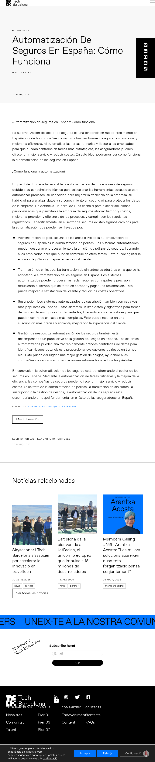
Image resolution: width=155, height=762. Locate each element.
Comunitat (15, 722)
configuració (50, 758)
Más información (27, 420)
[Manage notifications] (146, 754)
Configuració (133, 753)
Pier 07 (44, 730)
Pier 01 (43, 715)
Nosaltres (14, 715)
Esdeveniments (75, 715)
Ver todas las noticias (32, 593)
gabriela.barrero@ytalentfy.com (52, 407)
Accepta (85, 753)
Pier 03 (44, 722)
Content (68, 722)
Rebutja (107, 753)
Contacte (93, 715)
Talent (11, 730)
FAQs (90, 722)
